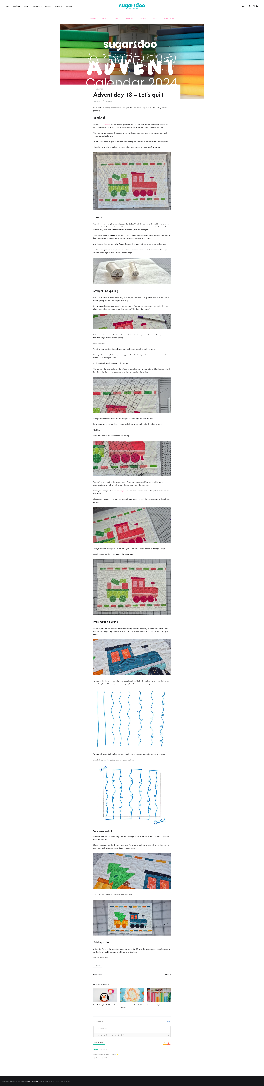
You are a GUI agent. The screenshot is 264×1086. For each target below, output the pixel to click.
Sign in (244, 6)
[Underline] (101, 1035)
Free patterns (36, 6)
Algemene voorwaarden (31, 1081)
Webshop (15, 6)
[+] (124, 1035)
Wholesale (68, 6)
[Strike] (104, 1035)
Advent (97, 965)
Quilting (93, 19)
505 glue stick (105, 124)
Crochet (105, 19)
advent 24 (129, 19)
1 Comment (108, 101)
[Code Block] (115, 1035)
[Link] (118, 1035)
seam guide (122, 491)
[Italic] (98, 1035)
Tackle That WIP (169, 19)
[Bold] (95, 1035)
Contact (47, 6)
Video (155, 19)
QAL (25, 6)
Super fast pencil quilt (153, 1005)
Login (168, 1022)
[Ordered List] (107, 1035)
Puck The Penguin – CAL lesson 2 (104, 1005)
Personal (143, 19)
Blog (7, 6)
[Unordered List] (109, 1035)
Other (117, 19)
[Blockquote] (112, 1035)
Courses (57, 6)
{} (121, 1035)
